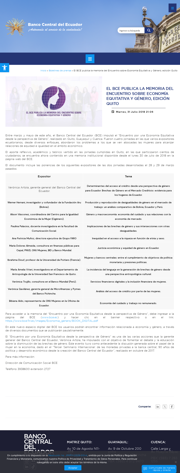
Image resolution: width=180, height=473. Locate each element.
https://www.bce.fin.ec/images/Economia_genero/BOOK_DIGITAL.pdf (51, 320)
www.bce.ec (50, 317)
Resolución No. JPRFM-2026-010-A (67, 455)
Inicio (43, 70)
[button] (4, 67)
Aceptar (72, 467)
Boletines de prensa (60, 70)
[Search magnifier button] (148, 30)
